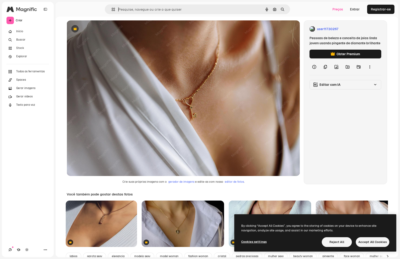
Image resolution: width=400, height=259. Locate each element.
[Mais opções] (369, 66)
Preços (337, 9)
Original (96, 29)
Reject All (336, 242)
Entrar (355, 9)
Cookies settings (254, 242)
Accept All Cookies (372, 242)
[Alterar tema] (27, 249)
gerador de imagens (181, 182)
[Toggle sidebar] (45, 9)
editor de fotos (234, 182)
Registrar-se (381, 9)
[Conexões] (10, 249)
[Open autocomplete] (111, 9)
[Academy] (18, 249)
